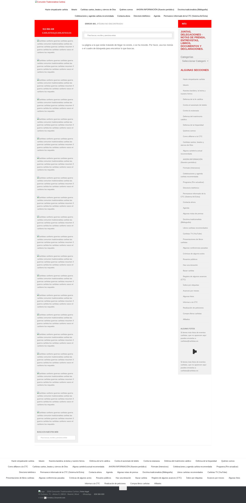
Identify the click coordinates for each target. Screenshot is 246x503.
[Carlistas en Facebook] (60, 24)
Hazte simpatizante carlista (56, 9)
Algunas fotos (188, 296)
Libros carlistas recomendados (195, 228)
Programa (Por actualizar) (193, 182)
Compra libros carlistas (192, 314)
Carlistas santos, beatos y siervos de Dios (98, 9)
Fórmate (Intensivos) (191, 168)
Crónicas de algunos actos (193, 254)
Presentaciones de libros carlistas (192, 240)
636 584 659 (99, 494)
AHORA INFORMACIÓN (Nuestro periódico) (155, 9)
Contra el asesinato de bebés (195, 105)
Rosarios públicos (190, 259)
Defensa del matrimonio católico (191, 117)
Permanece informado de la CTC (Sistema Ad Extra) (186, 16)
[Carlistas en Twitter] (54, 24)
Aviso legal (84, 491)
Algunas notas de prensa (193, 214)
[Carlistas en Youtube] (48, 24)
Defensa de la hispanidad (193, 125)
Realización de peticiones (193, 308)
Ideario (74, 9)
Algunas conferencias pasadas (195, 248)
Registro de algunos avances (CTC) (194, 277)
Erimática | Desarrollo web (56, 498)
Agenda (157, 16)
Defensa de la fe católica (193, 99)
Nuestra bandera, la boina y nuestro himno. (193, 92)
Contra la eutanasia (191, 111)
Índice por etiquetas (191, 285)
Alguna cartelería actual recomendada (191, 152)
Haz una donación (190, 265)
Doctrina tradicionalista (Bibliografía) (193, 9)
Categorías (187, 57)
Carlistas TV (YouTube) (192, 234)
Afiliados (186, 319)
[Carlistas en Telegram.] (42, 24)
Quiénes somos (126, 9)
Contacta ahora (123, 16)
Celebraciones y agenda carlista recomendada (94, 16)
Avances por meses (191, 291)
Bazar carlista (188, 271)
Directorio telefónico (142, 16)
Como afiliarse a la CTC (192, 136)
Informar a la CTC (190, 302)
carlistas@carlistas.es (56, 33)
